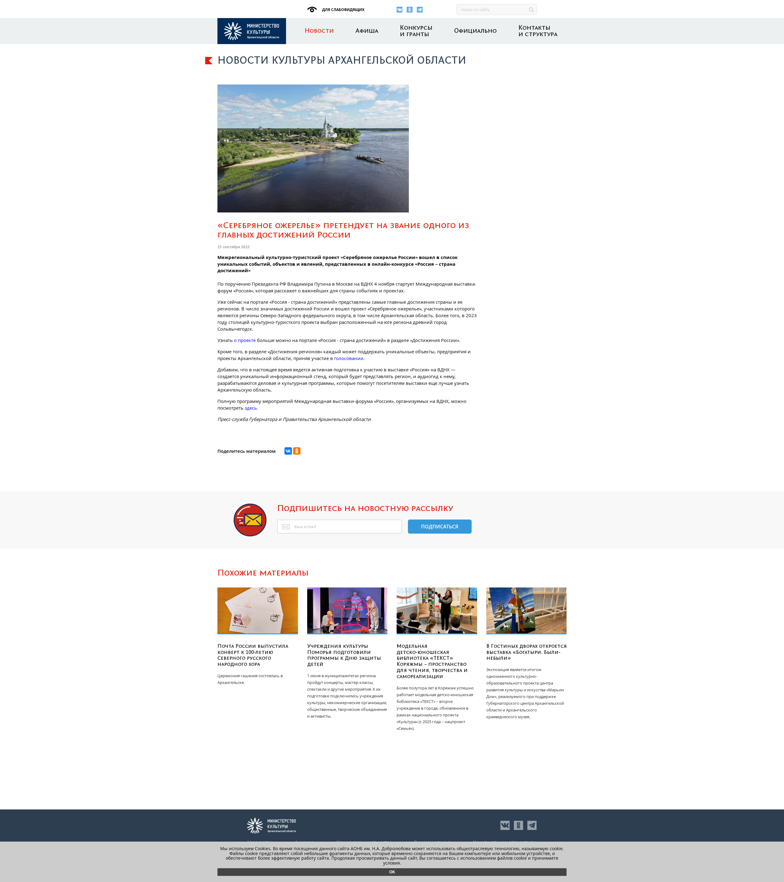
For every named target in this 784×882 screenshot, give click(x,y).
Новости (319, 31)
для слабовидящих (342, 9)
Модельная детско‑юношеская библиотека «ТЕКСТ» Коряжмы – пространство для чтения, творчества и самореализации (432, 662)
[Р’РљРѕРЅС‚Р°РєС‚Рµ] (288, 451)
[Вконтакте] (399, 10)
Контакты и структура (537, 31)
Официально (475, 31)
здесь (251, 408)
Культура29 (251, 31)
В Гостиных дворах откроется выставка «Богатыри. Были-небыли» (526, 652)
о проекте (245, 340)
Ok (392, 872)
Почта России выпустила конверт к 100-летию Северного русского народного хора (252, 655)
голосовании (349, 358)
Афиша (367, 31)
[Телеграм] (420, 10)
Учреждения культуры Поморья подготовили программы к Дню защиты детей (344, 655)
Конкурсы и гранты (416, 31)
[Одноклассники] (410, 10)
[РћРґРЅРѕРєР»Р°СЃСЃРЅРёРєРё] (296, 451)
